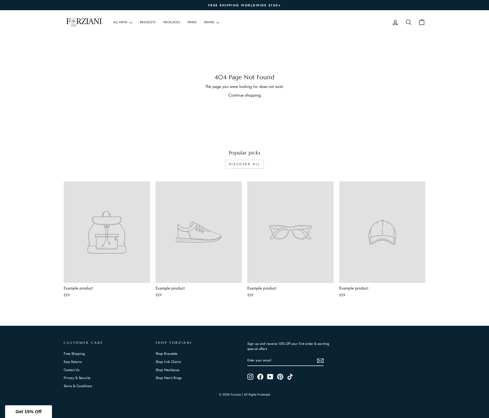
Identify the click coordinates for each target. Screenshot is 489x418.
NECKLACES (171, 22)
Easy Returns (73, 361)
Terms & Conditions (78, 385)
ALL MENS (120, 22)
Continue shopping (244, 95)
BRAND (209, 22)
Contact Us (71, 369)
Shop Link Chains (168, 361)
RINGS (192, 22)
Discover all (244, 164)
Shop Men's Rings (169, 377)
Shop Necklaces (167, 369)
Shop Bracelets (166, 353)
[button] (28, 411)
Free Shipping (74, 353)
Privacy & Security (77, 377)
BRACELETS (148, 22)
